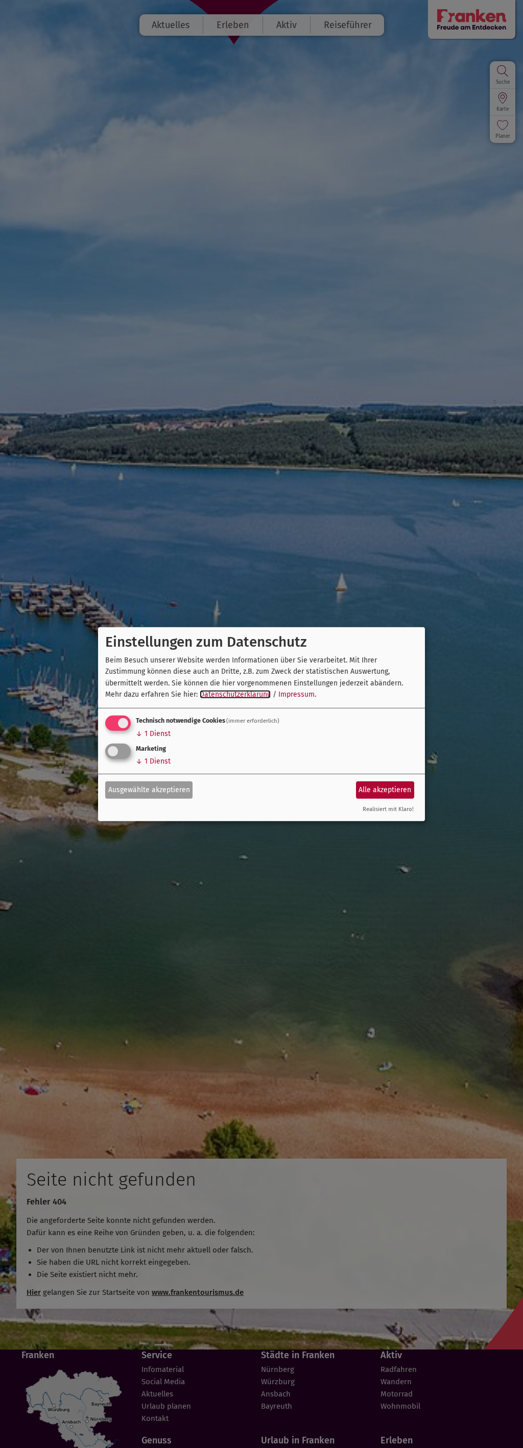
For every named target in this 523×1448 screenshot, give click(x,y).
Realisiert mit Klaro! (388, 809)
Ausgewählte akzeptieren (149, 790)
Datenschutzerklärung (235, 694)
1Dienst (153, 733)
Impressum (296, 694)
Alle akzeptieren (385, 790)
